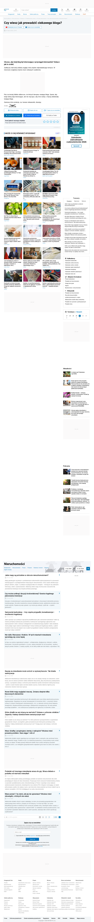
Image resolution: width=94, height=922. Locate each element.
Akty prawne (36, 898)
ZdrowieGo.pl (79, 900)
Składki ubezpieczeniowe (67, 903)
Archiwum (78, 902)
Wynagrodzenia (22, 884)
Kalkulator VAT (50, 903)
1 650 (55, 817)
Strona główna (7, 18)
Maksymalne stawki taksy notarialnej (74, 299)
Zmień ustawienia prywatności (32, 918)
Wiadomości (7, 567)
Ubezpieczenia (21, 886)
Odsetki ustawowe (65, 907)
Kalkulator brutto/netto (71, 260)
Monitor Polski (36, 902)
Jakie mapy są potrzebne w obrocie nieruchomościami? (74, 204)
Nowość (76, 135)
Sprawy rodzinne (36, 882)
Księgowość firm (8, 880)
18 (70, 315)
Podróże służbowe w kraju (67, 900)
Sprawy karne (36, 884)
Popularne (69, 201)
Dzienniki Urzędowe (37, 903)
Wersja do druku (14, 110)
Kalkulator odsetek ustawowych (73, 271)
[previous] (40, 817)
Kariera (53, 918)
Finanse (30, 567)
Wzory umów (79, 905)
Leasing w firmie (51, 889)
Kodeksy (35, 909)
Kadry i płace (7, 907)
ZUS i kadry (6, 888)
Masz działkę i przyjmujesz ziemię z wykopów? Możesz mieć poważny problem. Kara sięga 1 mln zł (76, 234)
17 (66, 315)
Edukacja (77, 14)
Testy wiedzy (21, 912)
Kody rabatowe (79, 903)
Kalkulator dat (50, 900)
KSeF (84, 14)
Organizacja (7, 900)
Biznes (25, 14)
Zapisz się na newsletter (53, 110)
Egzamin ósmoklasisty (23, 910)
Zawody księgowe (8, 889)
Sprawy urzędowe (37, 888)
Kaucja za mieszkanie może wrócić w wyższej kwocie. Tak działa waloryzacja (75, 221)
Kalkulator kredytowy (70, 269)
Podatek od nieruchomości (72, 281)
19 (73, 315)
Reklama (72, 918)
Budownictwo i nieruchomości (73, 287)
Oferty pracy (78, 910)
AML (62, 891)
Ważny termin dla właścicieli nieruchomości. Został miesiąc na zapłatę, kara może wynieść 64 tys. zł (76, 250)
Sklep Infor (35, 891)
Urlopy (19, 888)
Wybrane (84, 201)
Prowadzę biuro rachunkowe (68, 884)
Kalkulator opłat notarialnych (72, 267)
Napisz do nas (33, 110)
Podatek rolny (68, 304)
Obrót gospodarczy (8, 886)
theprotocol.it (79, 909)
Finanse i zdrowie (51, 891)
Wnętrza (22, 18)
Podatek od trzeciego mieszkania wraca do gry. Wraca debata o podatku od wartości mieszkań (76, 238)
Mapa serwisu (81, 918)
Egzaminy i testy (22, 905)
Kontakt (65, 918)
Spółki (48, 884)
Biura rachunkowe (66, 880)
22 (83, 315)
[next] (60, 817)
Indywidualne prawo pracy (24, 882)
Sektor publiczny (34, 14)
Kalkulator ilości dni (70, 273)
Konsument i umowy (37, 886)
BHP (19, 889)
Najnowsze (76, 201)
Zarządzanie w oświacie (23, 907)
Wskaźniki (70, 291)
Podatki (5, 882)
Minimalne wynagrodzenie (67, 902)
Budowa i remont (38, 567)
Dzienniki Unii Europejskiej (39, 905)
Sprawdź (76, 146)
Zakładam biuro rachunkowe (68, 882)
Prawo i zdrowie (36, 893)
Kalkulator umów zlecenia (72, 262)
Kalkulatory (71, 258)
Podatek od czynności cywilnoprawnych (75, 301)
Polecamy (66, 466)
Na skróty (78, 898)
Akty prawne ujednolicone (39, 907)
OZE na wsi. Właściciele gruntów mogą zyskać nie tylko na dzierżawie (75, 246)
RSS (59, 918)
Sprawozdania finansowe (67, 889)
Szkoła (19, 902)
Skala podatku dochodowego (68, 909)
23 (86, 315)
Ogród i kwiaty (8, 569)
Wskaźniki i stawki (66, 898)
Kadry (18, 14)
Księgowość (11, 14)
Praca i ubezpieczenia (52, 886)
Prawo (43, 14)
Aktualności (67, 368)
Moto (60, 14)
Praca (34, 889)
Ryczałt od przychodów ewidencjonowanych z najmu (72, 296)
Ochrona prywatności (15, 918)
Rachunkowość (7, 884)
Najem (67, 285)
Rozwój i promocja (8, 905)
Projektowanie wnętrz (31, 18)
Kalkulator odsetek (51, 905)
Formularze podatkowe (81, 907)
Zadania (6, 903)
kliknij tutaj (40, 846)
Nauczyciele (21, 903)
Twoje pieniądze (52, 14)
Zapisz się (32, 839)
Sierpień (79, 312)
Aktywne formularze (74, 277)
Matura (20, 909)
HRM (19, 891)
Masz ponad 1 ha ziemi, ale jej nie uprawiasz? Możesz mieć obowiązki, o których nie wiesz (75, 242)
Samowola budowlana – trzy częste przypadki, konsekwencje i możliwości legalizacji (75, 213)
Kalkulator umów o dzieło (71, 265)
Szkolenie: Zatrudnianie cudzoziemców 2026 (76, 139)
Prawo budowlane (70, 279)
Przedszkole (21, 900)
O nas (5, 918)
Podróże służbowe (65, 905)
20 (76, 315)
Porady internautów (41, 18)
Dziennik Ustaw (36, 900)
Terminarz (70, 312)
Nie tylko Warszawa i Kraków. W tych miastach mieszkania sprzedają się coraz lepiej (75, 217)
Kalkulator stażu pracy (52, 907)
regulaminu (32, 835)
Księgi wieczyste (69, 283)
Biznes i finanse (50, 882)
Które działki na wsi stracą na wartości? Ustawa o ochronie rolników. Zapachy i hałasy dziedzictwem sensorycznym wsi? (75, 229)
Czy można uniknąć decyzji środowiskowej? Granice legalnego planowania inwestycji (76, 209)
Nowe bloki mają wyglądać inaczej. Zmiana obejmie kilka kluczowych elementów (76, 225)
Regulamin (46, 918)
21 (79, 315)
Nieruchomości (68, 14)
